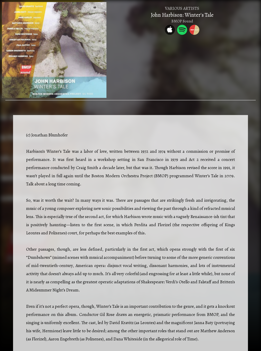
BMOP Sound (182, 21)
